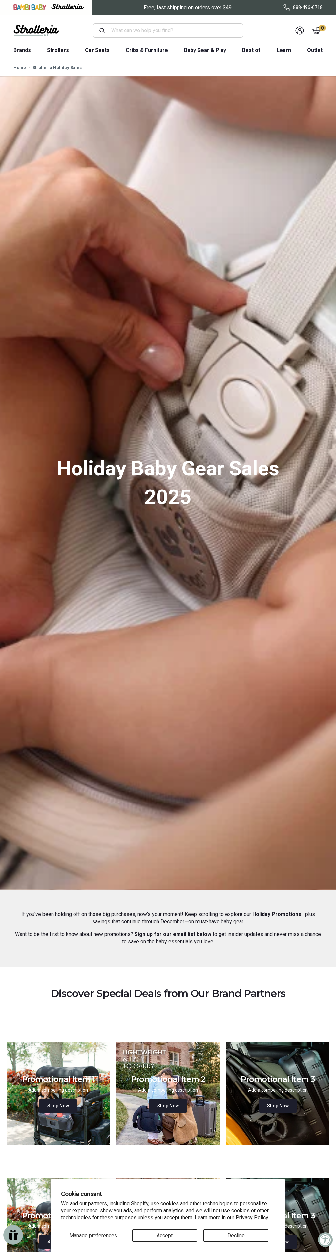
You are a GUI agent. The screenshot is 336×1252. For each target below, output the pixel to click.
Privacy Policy (252, 1217)
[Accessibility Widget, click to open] (325, 1239)
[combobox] (170, 30)
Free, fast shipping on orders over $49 (188, 7)
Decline (236, 1235)
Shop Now (58, 1105)
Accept (165, 1235)
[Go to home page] (36, 30)
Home (19, 67)
